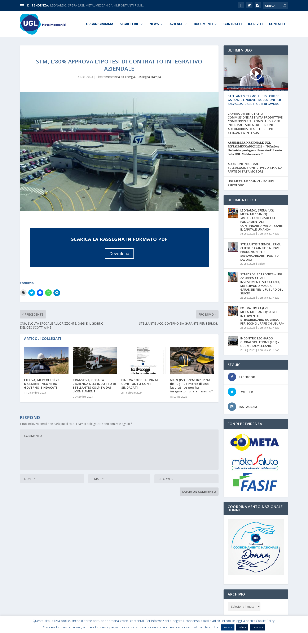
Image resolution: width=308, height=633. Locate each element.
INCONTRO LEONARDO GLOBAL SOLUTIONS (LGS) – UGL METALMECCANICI (260, 342)
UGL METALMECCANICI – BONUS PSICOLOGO (251, 183)
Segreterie (129, 24)
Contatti (277, 24)
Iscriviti (255, 24)
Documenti (203, 24)
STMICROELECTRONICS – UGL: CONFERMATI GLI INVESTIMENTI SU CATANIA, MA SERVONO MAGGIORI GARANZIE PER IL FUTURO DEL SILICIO (261, 283)
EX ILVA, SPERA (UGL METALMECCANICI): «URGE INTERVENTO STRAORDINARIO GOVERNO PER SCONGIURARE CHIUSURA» (262, 315)
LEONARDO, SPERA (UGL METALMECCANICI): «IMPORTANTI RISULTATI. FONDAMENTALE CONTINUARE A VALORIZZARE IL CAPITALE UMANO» (261, 219)
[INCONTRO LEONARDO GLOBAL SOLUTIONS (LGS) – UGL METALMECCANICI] (233, 341)
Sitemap (248, 628)
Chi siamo (211, 628)
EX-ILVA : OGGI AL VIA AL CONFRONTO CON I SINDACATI (139, 383)
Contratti (233, 24)
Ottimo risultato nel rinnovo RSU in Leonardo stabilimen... (89, 5)
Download (119, 253)
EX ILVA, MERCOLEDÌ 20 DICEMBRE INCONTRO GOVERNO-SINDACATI (41, 383)
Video (261, 264)
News (154, 24)
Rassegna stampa (149, 77)
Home (197, 628)
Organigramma (99, 24)
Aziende (176, 24)
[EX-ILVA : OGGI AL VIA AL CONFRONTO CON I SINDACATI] (143, 360)
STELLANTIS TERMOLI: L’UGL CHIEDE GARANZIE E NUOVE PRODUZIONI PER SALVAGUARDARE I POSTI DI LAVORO (254, 100)
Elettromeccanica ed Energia (115, 77)
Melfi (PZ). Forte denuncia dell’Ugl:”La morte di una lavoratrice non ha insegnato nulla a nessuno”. (192, 385)
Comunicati (264, 233)
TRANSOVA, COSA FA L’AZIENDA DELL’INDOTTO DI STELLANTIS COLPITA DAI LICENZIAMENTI (94, 385)
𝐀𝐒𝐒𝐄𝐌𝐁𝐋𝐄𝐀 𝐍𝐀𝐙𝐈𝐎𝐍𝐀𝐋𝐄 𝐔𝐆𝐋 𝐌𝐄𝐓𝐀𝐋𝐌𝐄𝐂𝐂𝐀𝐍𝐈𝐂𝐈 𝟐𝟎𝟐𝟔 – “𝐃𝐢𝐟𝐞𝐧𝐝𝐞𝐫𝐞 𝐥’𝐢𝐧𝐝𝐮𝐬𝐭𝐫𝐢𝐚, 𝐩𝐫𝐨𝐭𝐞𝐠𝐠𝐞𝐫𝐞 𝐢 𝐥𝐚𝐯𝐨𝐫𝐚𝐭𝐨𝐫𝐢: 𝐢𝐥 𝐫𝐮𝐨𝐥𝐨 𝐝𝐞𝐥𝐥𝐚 (255, 148)
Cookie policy (230, 628)
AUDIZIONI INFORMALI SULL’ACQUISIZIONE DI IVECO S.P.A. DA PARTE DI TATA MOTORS (255, 167)
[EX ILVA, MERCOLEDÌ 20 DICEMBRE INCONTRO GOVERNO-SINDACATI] (46, 360)
